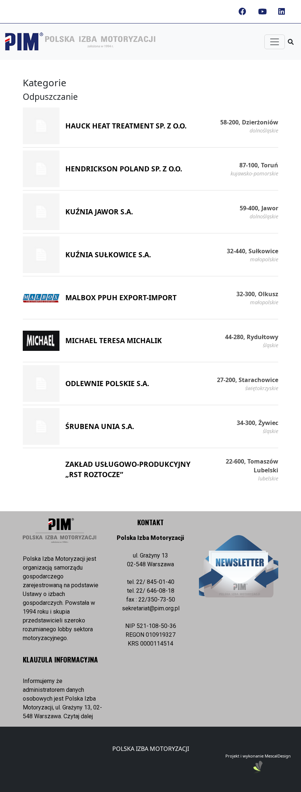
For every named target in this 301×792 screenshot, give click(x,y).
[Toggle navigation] (274, 41)
